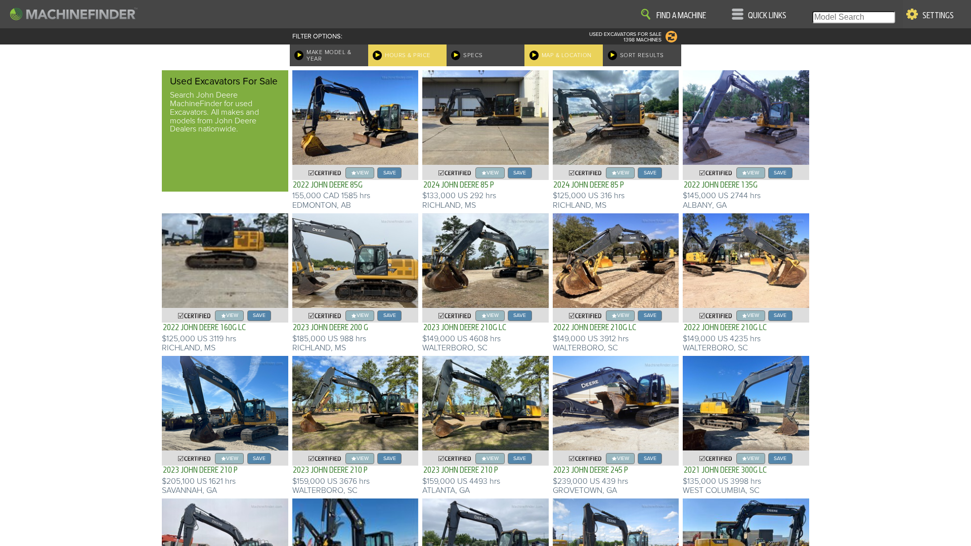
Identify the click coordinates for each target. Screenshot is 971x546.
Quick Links (767, 16)
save (389, 172)
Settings (938, 16)
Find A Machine (681, 16)
